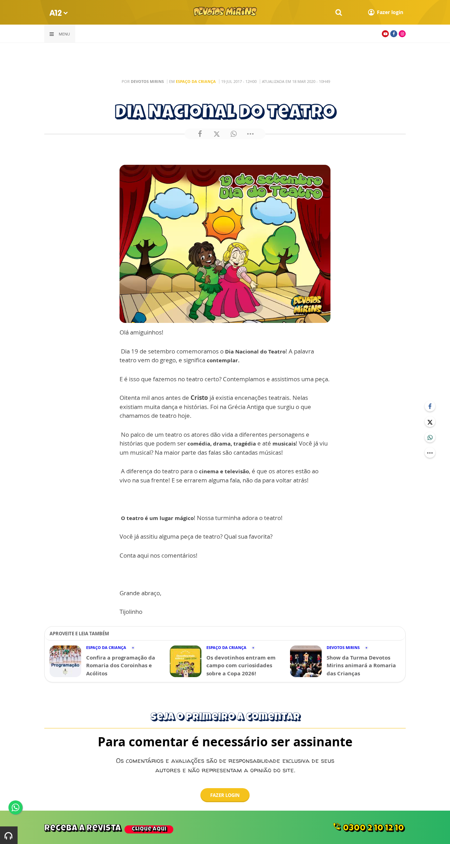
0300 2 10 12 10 (368, 827)
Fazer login (225, 795)
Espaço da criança (196, 81)
